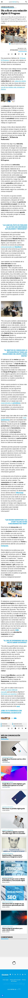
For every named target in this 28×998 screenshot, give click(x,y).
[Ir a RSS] (25, 974)
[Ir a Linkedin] (15, 974)
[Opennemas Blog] (14, 2)
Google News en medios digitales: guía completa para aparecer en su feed (13, 784)
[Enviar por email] (8, 54)
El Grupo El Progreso (15, 19)
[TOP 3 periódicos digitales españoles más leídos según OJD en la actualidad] (14, 821)
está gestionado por (11, 247)
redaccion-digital (19, 726)
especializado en (10, 403)
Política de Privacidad (15, 979)
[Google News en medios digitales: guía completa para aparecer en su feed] (14, 773)
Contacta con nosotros (9, 694)
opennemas (4, 724)
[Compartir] (12, 54)
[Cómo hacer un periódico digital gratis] (14, 798)
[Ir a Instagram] (17, 974)
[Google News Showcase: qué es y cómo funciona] (14, 748)
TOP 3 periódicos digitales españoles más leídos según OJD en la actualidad (13, 832)
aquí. (18, 706)
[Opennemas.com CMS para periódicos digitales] (14, 989)
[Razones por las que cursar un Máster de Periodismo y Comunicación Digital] (14, 868)
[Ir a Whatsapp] (20, 974)
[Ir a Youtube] (22, 974)
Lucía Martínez (6, 762)
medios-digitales (6, 726)
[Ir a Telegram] (10, 974)
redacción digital (20, 81)
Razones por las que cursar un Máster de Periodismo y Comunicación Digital (13, 879)
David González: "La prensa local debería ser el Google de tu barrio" (12, 856)
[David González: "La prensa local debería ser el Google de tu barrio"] (14, 844)
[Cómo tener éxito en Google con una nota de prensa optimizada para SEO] (14, 893)
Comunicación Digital (7, 7)
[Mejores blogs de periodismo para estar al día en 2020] (14, 918)
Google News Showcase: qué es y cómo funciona (14, 760)
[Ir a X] (13, 974)
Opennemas (19, 21)
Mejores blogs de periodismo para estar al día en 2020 (12, 929)
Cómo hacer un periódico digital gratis (13, 808)
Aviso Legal (5, 979)
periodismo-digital (17, 724)
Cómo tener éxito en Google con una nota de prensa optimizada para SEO (13, 904)
